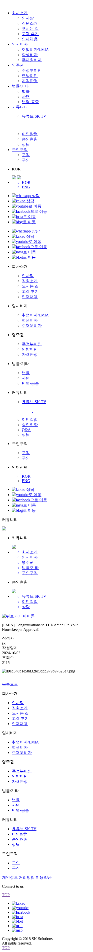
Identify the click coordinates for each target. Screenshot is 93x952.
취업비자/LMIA (35, 49)
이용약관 (44, 877)
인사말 (28, 18)
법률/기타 (20, 86)
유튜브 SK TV (24, 829)
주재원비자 (32, 60)
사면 (26, 96)
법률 (26, 91)
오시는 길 (30, 28)
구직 (26, 155)
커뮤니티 (20, 107)
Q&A (26, 430)
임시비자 (20, 44)
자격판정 (30, 81)
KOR (26, 476)
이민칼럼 (30, 134)
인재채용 (30, 39)
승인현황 (30, 139)
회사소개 (20, 13)
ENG (26, 481)
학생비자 (30, 55)
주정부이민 (32, 70)
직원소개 (30, 23)
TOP (6, 895)
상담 (26, 144)
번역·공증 (30, 102)
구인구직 (20, 149)
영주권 (18, 65)
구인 (26, 160)
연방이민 (30, 75)
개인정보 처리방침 (18, 877)
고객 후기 (30, 34)
